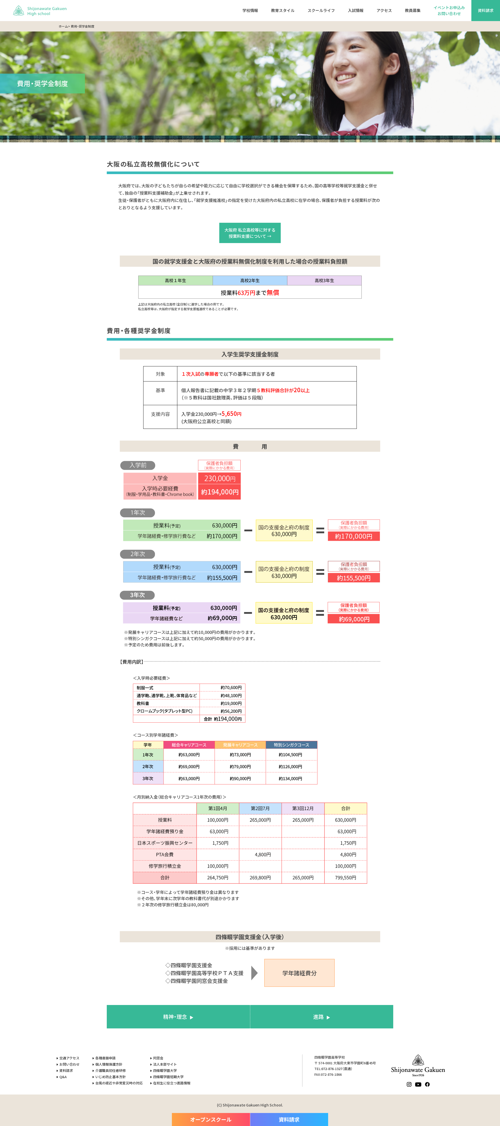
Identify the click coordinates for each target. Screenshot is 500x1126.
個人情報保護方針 (108, 1064)
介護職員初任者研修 (110, 1070)
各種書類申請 (105, 1057)
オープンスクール (211, 1119)
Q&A (63, 1076)
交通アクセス (69, 1057)
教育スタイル (283, 10)
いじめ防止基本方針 (110, 1076)
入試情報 (356, 10)
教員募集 (413, 10)
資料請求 (485, 10)
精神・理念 (175, 1016)
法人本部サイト (165, 1064)
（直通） (337, 1068)
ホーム (63, 26)
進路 (318, 1016)
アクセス (384, 10)
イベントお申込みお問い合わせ (449, 10)
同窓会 (158, 1057)
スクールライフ (321, 10)
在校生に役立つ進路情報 (171, 1082)
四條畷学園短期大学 (168, 1076)
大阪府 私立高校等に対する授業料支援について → (250, 233)
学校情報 (250, 10)
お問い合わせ (69, 1064)
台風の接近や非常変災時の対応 (119, 1082)
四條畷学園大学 (165, 1070)
